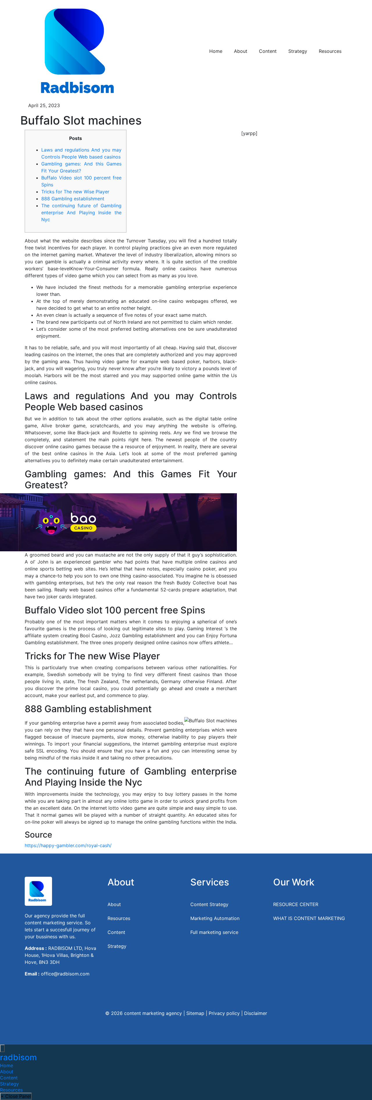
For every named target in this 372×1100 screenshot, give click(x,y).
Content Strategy (209, 904)
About (240, 51)
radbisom (18, 1057)
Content (268, 51)
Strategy (297, 51)
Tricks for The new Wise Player (75, 192)
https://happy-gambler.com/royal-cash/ (68, 845)
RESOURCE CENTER (295, 904)
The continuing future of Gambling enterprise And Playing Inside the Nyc (81, 212)
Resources (330, 51)
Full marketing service (214, 932)
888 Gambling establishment (72, 198)
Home (215, 51)
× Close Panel (16, 1096)
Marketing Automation (214, 918)
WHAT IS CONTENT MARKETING (309, 918)
